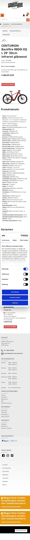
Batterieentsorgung (6, 403)
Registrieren (4, 426)
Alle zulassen (15, 292)
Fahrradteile (5, 471)
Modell (5, 31)
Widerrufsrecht (5, 416)
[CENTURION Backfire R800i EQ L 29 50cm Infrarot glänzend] (15, 97)
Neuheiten (5, 481)
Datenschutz (4, 399)
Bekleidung (5, 475)
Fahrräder (6, 24)
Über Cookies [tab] (24, 240)
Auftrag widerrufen (21, 530)
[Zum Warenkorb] (27, 16)
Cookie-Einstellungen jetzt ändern (11, 507)
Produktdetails (15, 31)
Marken (4, 485)
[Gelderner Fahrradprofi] (15, 5)
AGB (2, 401)
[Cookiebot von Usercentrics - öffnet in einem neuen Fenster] (21, 236)
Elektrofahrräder (16, 24)
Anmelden (3, 424)
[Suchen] (28, 19)
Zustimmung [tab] (5, 240)
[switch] (25, 274)
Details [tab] (15, 240)
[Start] (0, 24)
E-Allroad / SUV (6, 26)
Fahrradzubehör (6, 468)
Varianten (6, 35)
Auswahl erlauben (15, 297)
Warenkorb (4, 410)
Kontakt (3, 395)
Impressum (4, 397)
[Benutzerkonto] (24, 15)
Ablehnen (15, 303)
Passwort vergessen (6, 428)
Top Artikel (4, 412)
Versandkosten (5, 414)
